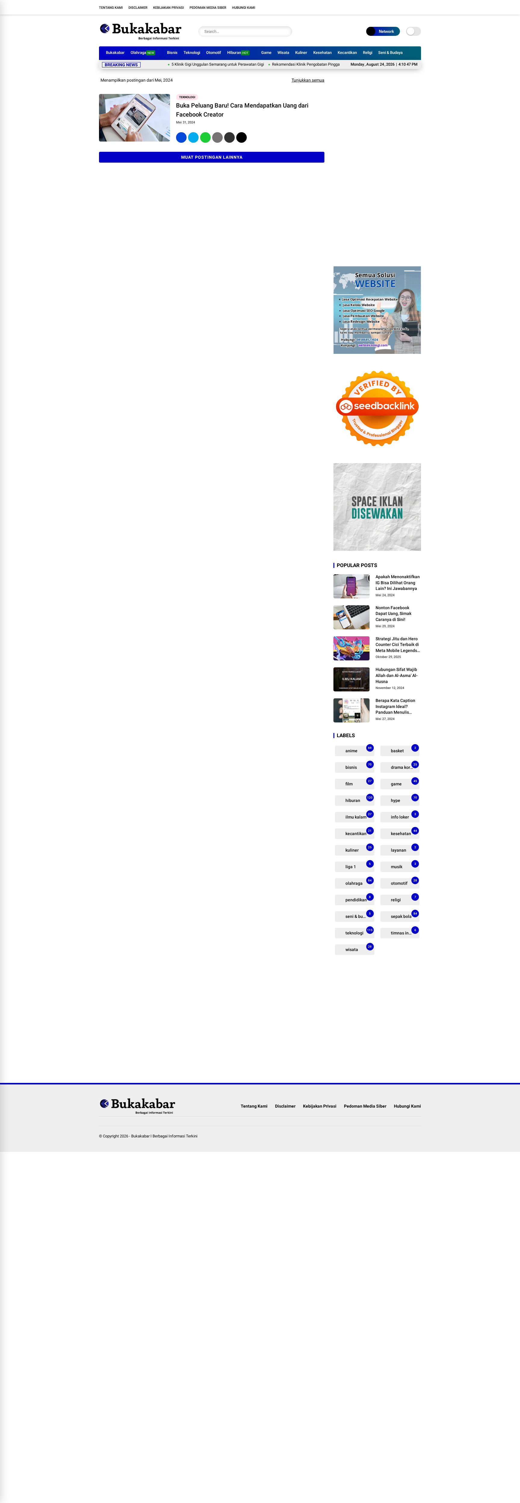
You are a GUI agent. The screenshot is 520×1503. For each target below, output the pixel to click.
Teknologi (192, 52)
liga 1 (358, 865)
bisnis (358, 766)
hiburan (359, 799)
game (403, 782)
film (358, 782)
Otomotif (213, 52)
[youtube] (408, 7)
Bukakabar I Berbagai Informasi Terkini (164, 1136)
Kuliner (301, 52)
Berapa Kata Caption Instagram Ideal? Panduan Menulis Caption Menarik (395, 707)
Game (266, 52)
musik (403, 865)
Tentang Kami (111, 8)
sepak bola (403, 915)
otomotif (403, 882)
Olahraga (142, 52)
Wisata (283, 52)
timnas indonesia (405, 931)
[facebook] (381, 7)
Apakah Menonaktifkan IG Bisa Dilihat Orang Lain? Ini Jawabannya (398, 582)
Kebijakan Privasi (168, 8)
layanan (403, 849)
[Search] (286, 31)
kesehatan (403, 832)
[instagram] (399, 7)
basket (403, 749)
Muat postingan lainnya (212, 157)
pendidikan (358, 898)
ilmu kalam (358, 815)
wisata (358, 948)
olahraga (358, 882)
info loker (403, 815)
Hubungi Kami (243, 8)
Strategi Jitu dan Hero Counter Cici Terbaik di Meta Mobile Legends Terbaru (397, 645)
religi (403, 898)
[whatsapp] (205, 137)
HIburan (237, 52)
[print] (217, 137)
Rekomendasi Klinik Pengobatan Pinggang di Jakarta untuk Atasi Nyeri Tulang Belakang (320, 64)
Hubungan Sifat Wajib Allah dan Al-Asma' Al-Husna (397, 675)
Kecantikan (347, 52)
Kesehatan (322, 52)
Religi (367, 52)
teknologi (187, 97)
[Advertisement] (377, 166)
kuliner (358, 849)
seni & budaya (358, 915)
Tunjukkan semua (308, 80)
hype (403, 799)
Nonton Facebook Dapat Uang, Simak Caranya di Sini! (393, 613)
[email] (229, 137)
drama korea (403, 766)
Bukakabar (115, 52)
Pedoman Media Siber (208, 8)
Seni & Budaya (390, 52)
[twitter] (390, 7)
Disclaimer (137, 8)
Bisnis (172, 52)
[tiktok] (417, 7)
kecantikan (358, 832)
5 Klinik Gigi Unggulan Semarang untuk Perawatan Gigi (191, 64)
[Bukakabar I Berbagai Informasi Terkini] (141, 39)
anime (358, 749)
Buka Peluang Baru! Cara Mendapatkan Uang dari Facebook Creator (242, 110)
